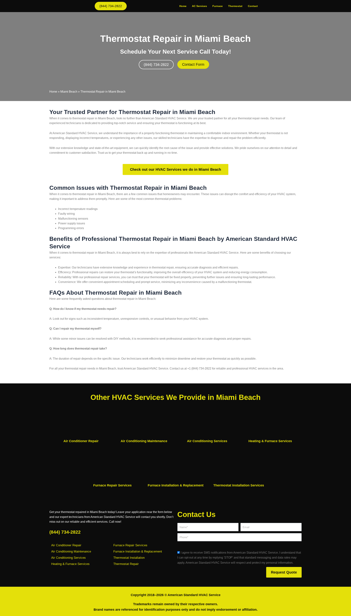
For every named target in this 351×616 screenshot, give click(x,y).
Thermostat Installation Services (238, 485)
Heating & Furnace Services (270, 441)
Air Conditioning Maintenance (144, 441)
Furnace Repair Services (112, 485)
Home (182, 6)
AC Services (199, 6)
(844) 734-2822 (65, 532)
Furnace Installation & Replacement (175, 485)
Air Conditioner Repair (81, 441)
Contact (253, 6)
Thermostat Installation (129, 557)
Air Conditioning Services (207, 441)
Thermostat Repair (126, 564)
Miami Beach (68, 91)
